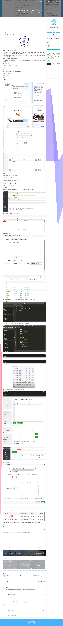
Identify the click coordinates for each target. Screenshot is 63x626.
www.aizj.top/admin (8, 77)
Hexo (30, 622)
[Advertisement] (24, 25)
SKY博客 (3, 1)
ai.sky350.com (7, 63)
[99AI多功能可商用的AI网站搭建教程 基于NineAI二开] (38, 568)
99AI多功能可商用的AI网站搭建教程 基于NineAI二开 (55, 63)
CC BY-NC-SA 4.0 (19, 532)
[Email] (53, 34)
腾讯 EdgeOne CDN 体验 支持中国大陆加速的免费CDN (55, 57)
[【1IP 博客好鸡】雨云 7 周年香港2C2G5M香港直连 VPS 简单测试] (49, 54)
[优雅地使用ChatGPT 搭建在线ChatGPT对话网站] (10, 568)
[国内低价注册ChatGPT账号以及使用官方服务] (24, 568)
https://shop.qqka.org (13, 50)
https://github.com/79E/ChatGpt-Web (12, 65)
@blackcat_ (11, 612)
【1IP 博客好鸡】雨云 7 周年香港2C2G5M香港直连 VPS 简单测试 (55, 54)
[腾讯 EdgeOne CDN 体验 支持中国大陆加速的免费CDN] (49, 57)
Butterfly (34, 622)
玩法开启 (38, 12)
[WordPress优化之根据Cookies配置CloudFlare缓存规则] (49, 61)
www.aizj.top (7, 75)
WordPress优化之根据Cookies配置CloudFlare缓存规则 (55, 60)
